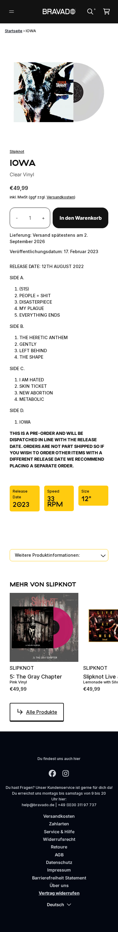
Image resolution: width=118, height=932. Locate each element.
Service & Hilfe (59, 831)
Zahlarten (59, 823)
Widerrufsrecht (59, 839)
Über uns (59, 885)
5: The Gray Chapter (36, 676)
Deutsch (55, 904)
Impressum (59, 869)
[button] (59, 555)
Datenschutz (59, 862)
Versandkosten (60, 197)
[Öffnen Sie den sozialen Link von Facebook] (52, 773)
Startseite (13, 31)
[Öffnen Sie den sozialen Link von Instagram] (65, 773)
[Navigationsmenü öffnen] (11, 11)
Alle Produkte (41, 712)
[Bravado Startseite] (59, 11)
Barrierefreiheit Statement (59, 877)
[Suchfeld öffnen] (89, 11)
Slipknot (17, 151)
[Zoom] (59, 88)
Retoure (59, 846)
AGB (59, 854)
